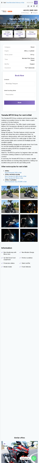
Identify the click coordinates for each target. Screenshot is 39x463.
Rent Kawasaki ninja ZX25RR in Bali (16, 181)
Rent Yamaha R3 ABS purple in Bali (15, 176)
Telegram (35, 12)
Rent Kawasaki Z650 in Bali (13, 172)
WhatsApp (25, 12)
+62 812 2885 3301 (30, 10)
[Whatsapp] (33, 458)
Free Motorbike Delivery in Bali (15, 2)
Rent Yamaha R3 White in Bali (14, 178)
